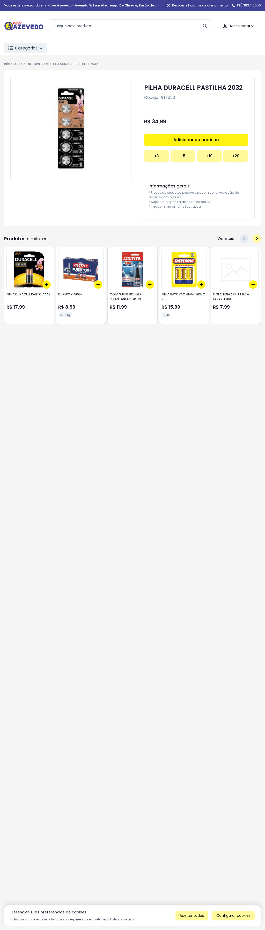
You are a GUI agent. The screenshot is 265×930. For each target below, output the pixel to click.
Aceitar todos (192, 915)
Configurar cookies (233, 915)
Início (8, 64)
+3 (156, 155)
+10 (209, 155)
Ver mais (225, 238)
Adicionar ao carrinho (196, 140)
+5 (183, 155)
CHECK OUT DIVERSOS (32, 64)
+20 (235, 155)
